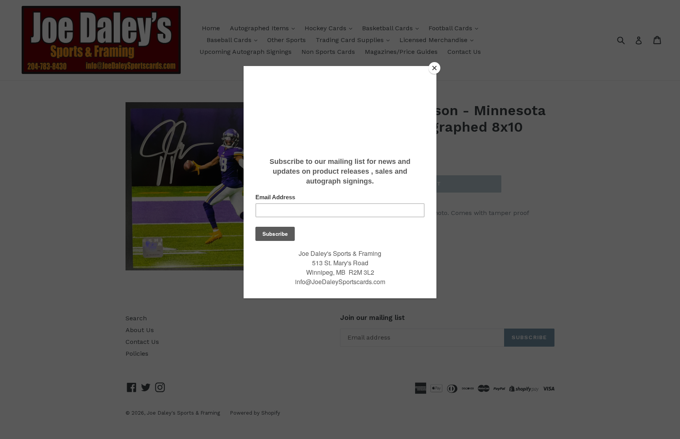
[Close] (434, 68)
